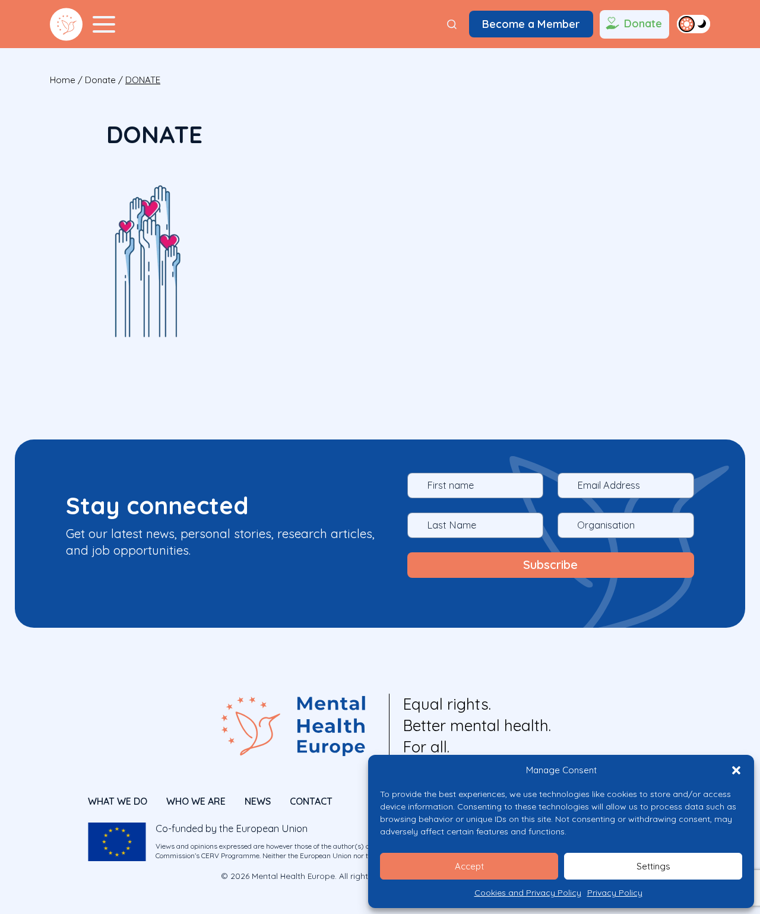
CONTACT (311, 801)
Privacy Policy (614, 892)
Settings (653, 866)
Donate (643, 23)
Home (62, 80)
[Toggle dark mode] (693, 24)
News (258, 801)
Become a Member (531, 24)
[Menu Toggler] (104, 24)
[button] (736, 770)
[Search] (452, 24)
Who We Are (196, 801)
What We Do (117, 801)
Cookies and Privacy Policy (527, 892)
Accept (469, 866)
